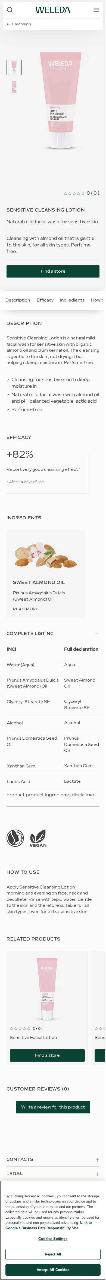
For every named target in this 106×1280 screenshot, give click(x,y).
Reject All (53, 1254)
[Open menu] (96, 10)
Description (17, 300)
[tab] (14, 67)
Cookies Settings (52, 1239)
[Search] (10, 10)
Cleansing (21, 24)
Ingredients (72, 300)
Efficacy (45, 300)
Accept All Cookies (53, 1270)
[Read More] (15, 838)
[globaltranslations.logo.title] (53, 9)
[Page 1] (14, 67)
